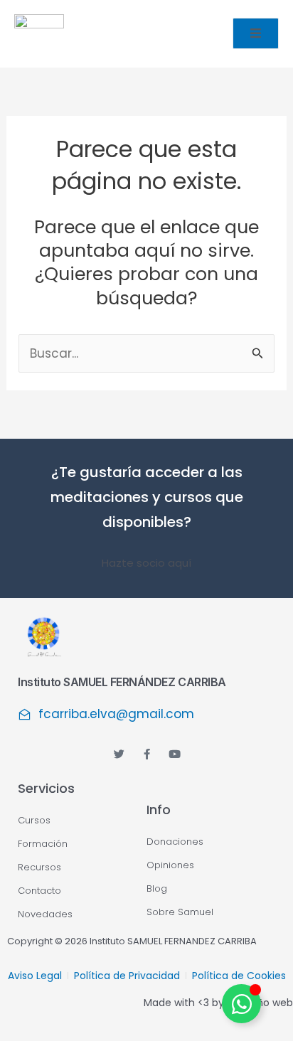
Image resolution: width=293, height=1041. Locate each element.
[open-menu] (256, 33)
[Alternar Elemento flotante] (241, 1003)
